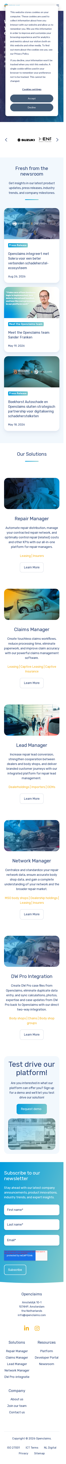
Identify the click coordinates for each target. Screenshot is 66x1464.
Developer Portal (46, 1357)
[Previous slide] (6, 140)
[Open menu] (57, 5)
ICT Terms (32, 1447)
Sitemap (39, 1453)
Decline (32, 107)
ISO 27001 (13, 1447)
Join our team (17, 1406)
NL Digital (50, 1447)
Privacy (23, 1453)
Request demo (31, 1109)
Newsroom (46, 1364)
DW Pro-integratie (16, 1377)
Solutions (17, 1342)
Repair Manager (17, 1351)
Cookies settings (31, 89)
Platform (46, 1351)
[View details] (26, 1328)
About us (16, 1399)
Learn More (32, 567)
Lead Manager (17, 1364)
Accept (32, 98)
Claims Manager (17, 1357)
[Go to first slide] (57, 140)
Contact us (17, 1412)
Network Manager (16, 1370)
